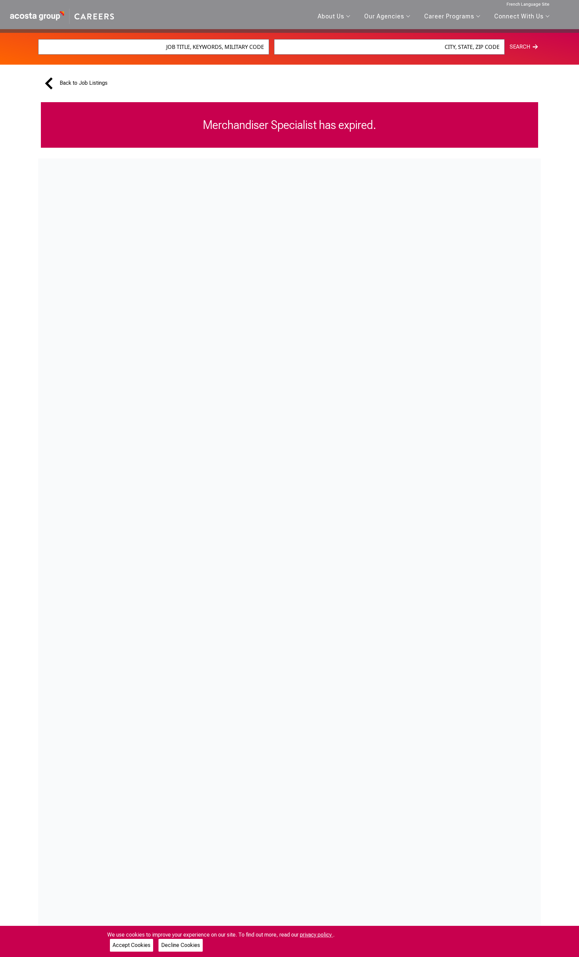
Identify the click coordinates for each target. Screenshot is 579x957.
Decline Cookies (180, 945)
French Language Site (528, 4)
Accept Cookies (131, 945)
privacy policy (316, 935)
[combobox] (153, 47)
